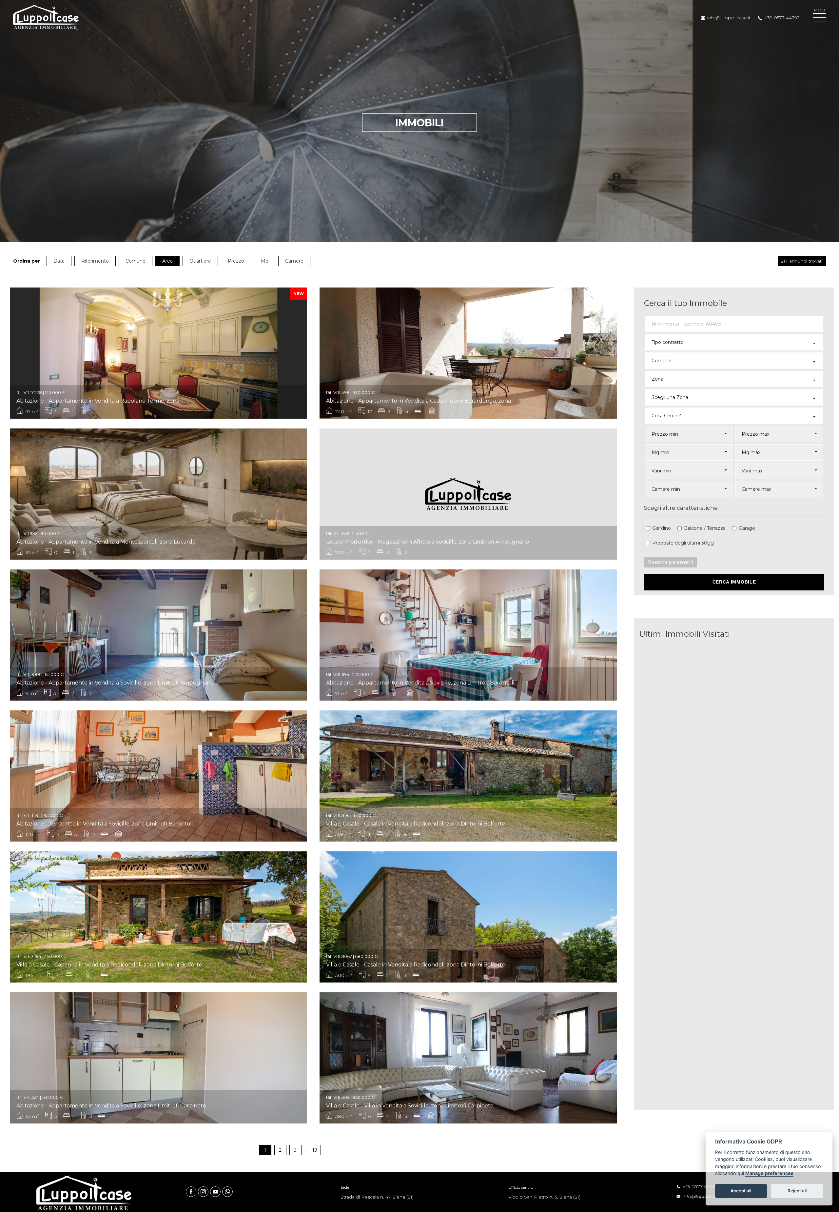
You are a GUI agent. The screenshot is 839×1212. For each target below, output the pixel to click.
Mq (264, 261)
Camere (294, 261)
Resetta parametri (670, 562)
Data (59, 261)
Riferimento (95, 261)
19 (314, 1150)
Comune (136, 261)
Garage (747, 528)
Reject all (797, 1191)
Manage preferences (769, 1173)
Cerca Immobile (734, 582)
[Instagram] (204, 1191)
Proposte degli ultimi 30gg (683, 543)
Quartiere (200, 261)
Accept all (741, 1191)
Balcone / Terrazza (705, 528)
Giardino (661, 528)
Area (167, 261)
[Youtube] (216, 1191)
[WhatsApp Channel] (227, 1192)
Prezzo (236, 261)
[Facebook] (192, 1191)
